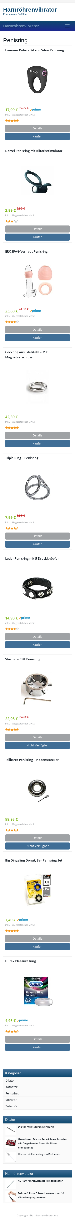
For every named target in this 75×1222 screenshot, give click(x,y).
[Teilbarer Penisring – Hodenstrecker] (37, 789)
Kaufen (37, 136)
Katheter (11, 1087)
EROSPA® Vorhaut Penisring (26, 251)
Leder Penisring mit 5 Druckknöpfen (32, 558)
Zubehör (11, 1106)
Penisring (12, 1093)
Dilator (10, 1080)
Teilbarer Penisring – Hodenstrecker (32, 760)
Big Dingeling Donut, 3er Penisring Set (33, 860)
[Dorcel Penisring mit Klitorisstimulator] (37, 180)
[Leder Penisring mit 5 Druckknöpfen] (37, 588)
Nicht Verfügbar (37, 745)
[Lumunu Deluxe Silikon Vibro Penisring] (37, 79)
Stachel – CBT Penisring (22, 659)
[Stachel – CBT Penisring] (37, 688)
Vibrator (11, 1100)
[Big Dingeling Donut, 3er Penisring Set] (37, 890)
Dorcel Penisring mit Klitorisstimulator (33, 151)
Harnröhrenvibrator (21, 25)
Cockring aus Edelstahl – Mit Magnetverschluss (26, 354)
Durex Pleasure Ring (20, 961)
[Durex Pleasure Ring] (37, 990)
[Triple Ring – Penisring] (37, 487)
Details (37, 128)
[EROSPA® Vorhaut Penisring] (37, 281)
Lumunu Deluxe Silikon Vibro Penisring (34, 50)
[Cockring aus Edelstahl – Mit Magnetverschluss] (37, 387)
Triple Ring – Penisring (21, 458)
